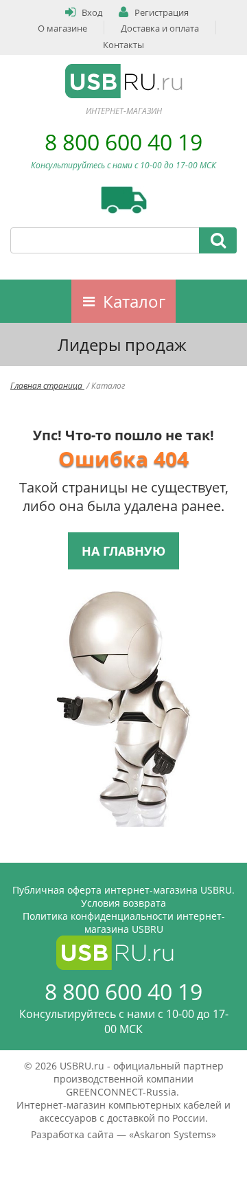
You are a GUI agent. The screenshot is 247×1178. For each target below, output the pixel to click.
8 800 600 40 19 (123, 142)
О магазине (62, 28)
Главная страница (47, 386)
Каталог (134, 301)
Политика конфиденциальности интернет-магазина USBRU (124, 922)
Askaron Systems (172, 1134)
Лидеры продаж (122, 344)
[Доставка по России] (124, 200)
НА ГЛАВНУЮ (123, 551)
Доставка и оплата (160, 28)
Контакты (123, 44)
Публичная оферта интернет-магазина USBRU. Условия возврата (123, 896)
